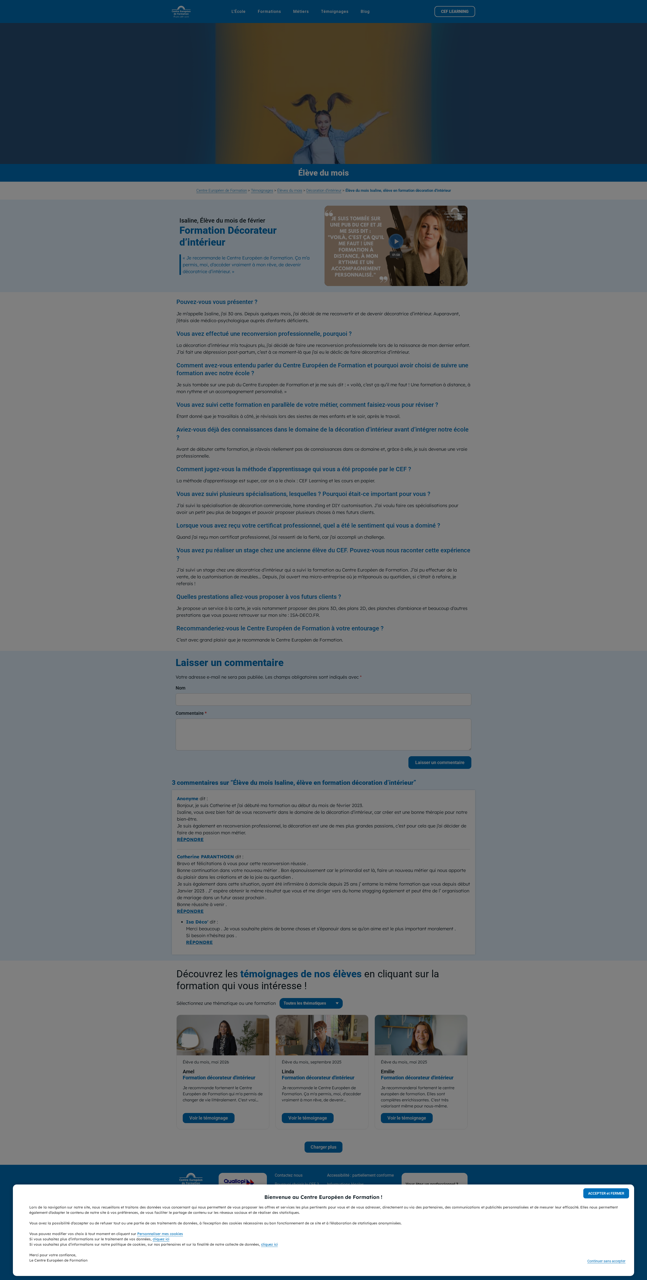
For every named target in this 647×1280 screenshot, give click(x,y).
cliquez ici (161, 1239)
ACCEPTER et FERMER (606, 1193)
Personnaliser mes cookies (160, 1233)
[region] (323, 1230)
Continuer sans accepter (606, 1261)
